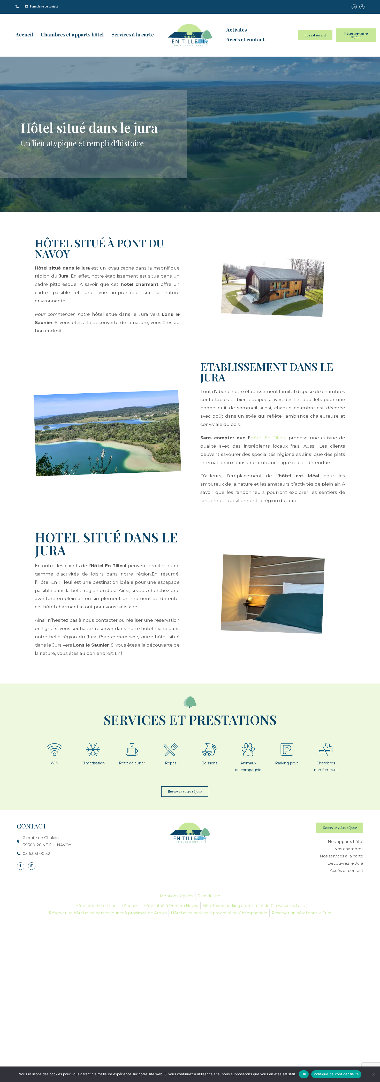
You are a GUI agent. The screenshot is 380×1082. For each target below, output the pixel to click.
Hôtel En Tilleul (268, 437)
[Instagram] (31, 866)
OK (303, 1074)
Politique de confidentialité (336, 1074)
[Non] (373, 1074)
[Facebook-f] (20, 866)
